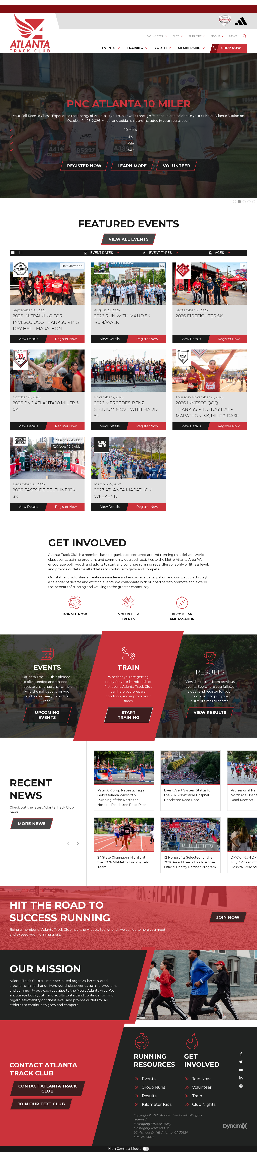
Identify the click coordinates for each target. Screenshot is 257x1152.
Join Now (227, 917)
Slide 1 (239, 201)
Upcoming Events (47, 715)
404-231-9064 (144, 1137)
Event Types (160, 252)
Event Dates (101, 252)
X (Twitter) (241, 1062)
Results (149, 1096)
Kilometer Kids (157, 1104)
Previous (68, 843)
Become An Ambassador (182, 616)
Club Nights (204, 1104)
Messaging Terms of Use (151, 1128)
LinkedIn (241, 1078)
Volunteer (202, 1087)
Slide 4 (253, 201)
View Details (28, 339)
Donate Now (75, 614)
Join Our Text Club (41, 1104)
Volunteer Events (128, 616)
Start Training (128, 715)
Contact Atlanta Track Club (47, 1089)
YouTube (241, 1070)
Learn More (153, 178)
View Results (210, 712)
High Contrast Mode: (124, 1149)
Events (149, 1079)
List (21, 253)
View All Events (129, 239)
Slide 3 (249, 201)
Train (197, 1096)
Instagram (241, 1086)
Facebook (241, 1054)
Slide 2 (244, 201)
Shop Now (231, 48)
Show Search (244, 36)
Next (77, 843)
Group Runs (153, 1087)
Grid (13, 253)
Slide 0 (234, 201)
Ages (219, 252)
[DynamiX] (235, 1126)
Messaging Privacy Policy (152, 1124)
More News (32, 823)
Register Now (106, 178)
